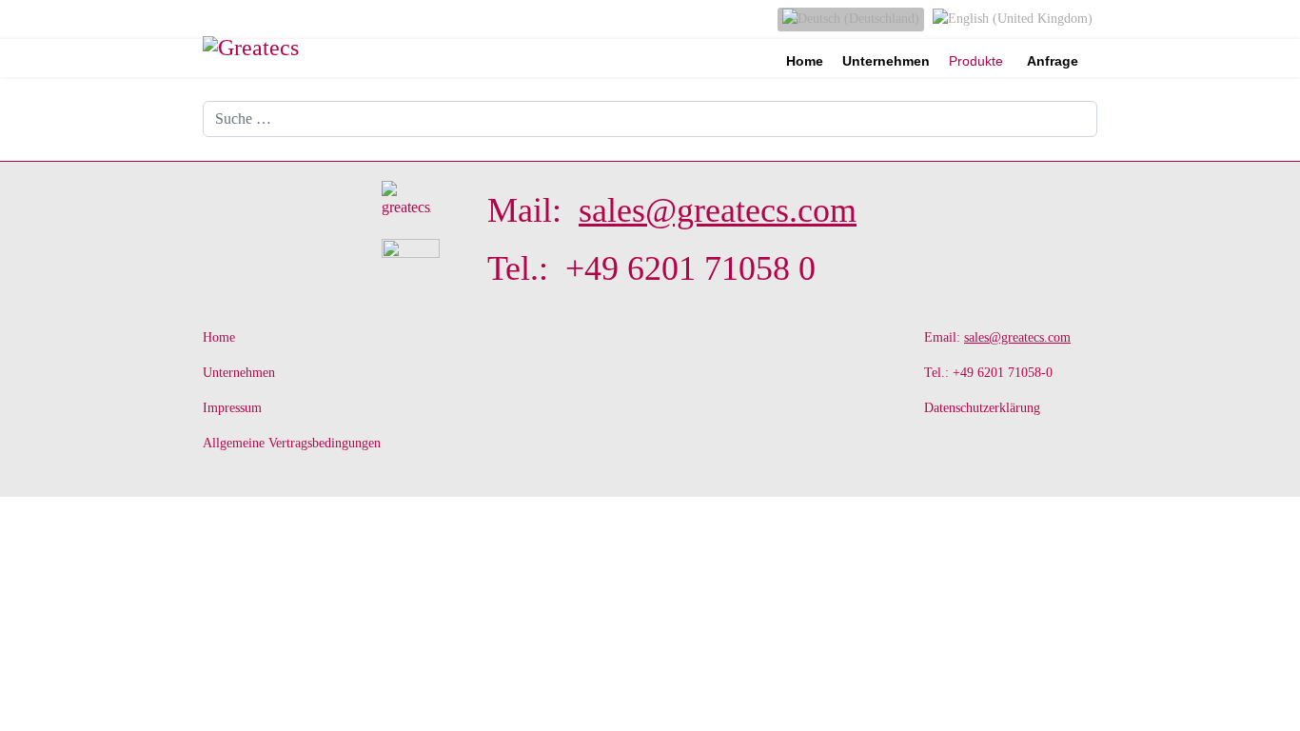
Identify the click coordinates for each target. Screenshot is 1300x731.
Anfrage (1052, 61)
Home (804, 61)
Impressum (232, 408)
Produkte (976, 61)
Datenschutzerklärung (982, 408)
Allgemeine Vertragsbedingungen (292, 443)
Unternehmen (886, 61)
